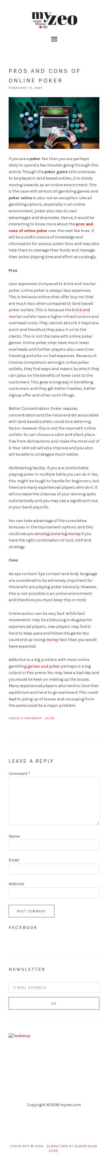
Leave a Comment (25, 718)
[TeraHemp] (19, 1036)
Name (14, 836)
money (52, 639)
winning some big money (58, 533)
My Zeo (54, 20)
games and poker (43, 666)
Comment (19, 773)
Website (16, 883)
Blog (50, 718)
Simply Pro (57, 1146)
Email (14, 860)
